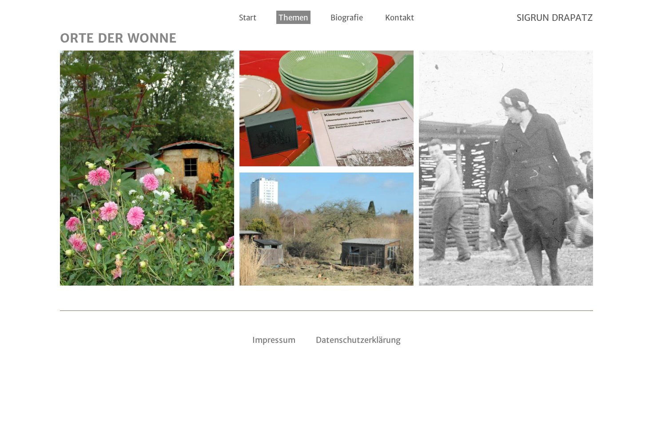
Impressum (273, 340)
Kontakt (399, 18)
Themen (293, 18)
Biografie (346, 18)
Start (247, 18)
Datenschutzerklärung (358, 340)
